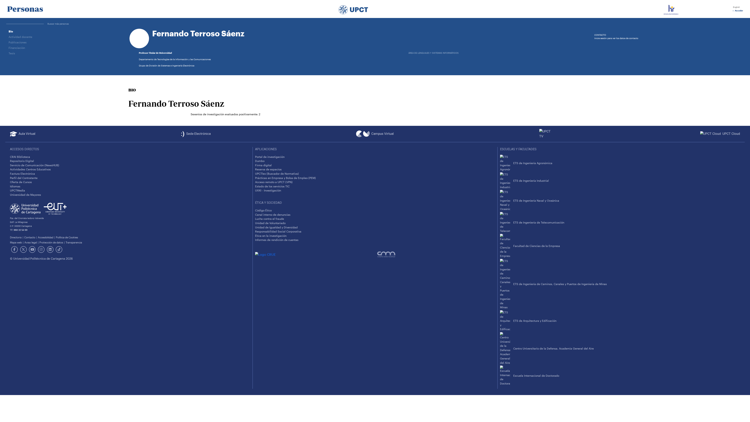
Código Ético (263, 210)
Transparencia (74, 242)
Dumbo (259, 161)
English (736, 7)
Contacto (29, 237)
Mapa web (16, 242)
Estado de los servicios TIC (272, 186)
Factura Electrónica (22, 173)
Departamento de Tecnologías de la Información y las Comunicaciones (175, 59)
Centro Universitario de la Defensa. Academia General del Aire (553, 348)
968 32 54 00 (20, 230)
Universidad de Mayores (25, 194)
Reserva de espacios (268, 169)
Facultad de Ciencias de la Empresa (536, 246)
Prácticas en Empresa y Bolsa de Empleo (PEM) (285, 178)
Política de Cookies (67, 237)
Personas (25, 9)
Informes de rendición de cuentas (276, 239)
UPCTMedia (17, 190)
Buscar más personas (58, 23)
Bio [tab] (11, 31)
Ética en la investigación (271, 235)
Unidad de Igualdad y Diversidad (276, 227)
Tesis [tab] (12, 53)
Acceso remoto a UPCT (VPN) (274, 182)
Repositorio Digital (22, 161)
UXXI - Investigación (268, 190)
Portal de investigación (270, 156)
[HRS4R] (671, 9)
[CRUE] (316, 254)
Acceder (738, 11)
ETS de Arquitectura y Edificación (534, 320)
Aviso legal (30, 242)
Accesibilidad (45, 237)
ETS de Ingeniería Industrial (531, 180)
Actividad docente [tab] (20, 36)
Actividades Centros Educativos (30, 169)
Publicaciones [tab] (18, 42)
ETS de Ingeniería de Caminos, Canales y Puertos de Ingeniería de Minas (560, 284)
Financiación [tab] (17, 47)
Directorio (16, 237)
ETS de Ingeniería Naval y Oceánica (536, 200)
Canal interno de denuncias (272, 214)
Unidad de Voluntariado (270, 223)
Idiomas (15, 186)
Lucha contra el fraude (269, 218)
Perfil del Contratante (24, 178)
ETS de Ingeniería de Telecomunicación (538, 222)
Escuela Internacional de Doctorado (536, 375)
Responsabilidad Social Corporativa (278, 231)
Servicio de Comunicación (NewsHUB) (34, 165)
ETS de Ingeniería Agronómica (532, 163)
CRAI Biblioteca (20, 156)
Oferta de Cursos (21, 182)
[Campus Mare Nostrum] (436, 254)
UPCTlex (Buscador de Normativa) (277, 173)
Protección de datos (51, 242)
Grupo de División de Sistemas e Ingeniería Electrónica (166, 65)
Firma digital (263, 165)
